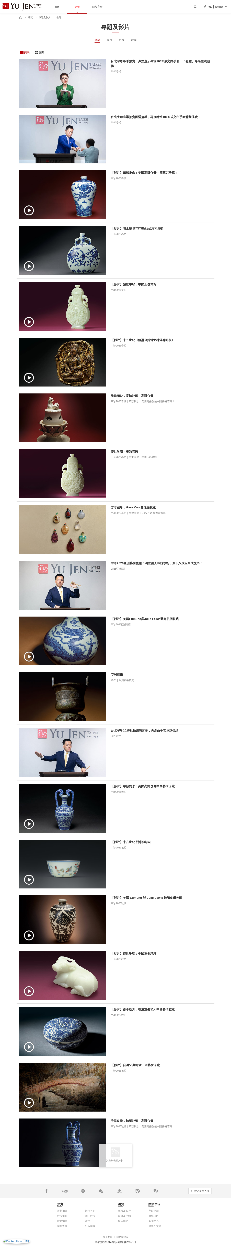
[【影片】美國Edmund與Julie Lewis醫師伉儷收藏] (62, 641)
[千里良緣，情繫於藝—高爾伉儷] (62, 1143)
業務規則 (62, 1226)
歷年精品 (123, 1221)
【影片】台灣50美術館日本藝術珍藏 (135, 1065)
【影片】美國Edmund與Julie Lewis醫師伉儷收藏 (145, 619)
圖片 (41, 52)
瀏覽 (30, 17)
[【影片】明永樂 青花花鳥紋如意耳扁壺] (62, 250)
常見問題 (107, 1237)
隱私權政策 (122, 1237)
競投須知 (62, 1215)
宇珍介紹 (153, 1210)
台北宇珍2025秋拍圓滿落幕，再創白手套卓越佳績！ (146, 730)
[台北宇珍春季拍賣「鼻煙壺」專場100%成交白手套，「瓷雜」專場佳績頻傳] (62, 83)
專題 (109, 39)
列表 (27, 52)
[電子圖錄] (137, 1191)
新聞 (133, 39)
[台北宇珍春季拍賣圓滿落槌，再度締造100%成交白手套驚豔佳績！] (62, 139)
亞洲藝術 (117, 674)
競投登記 (90, 1210)
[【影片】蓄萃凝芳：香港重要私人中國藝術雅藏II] (62, 1031)
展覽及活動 (124, 1215)
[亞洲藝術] (62, 696)
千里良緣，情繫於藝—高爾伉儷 (132, 1121)
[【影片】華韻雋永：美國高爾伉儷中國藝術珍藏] (62, 808)
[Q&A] (155, 1191)
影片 (121, 39)
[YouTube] (64, 1191)
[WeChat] (209, 6)
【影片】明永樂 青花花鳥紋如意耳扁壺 (137, 228)
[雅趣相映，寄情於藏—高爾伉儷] (62, 417)
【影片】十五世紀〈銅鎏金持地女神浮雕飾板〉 (143, 340)
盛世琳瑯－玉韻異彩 (124, 451)
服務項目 (153, 1215)
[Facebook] (204, 6)
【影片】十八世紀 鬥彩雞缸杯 (131, 842)
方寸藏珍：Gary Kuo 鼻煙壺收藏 (133, 507)
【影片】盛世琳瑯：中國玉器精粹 (133, 284)
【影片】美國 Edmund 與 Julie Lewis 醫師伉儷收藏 (146, 897)
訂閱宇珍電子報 (200, 1191)
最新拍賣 (62, 1210)
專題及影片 (45, 17)
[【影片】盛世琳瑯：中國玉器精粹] (62, 306)
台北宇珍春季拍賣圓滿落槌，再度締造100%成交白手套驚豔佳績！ (156, 117)
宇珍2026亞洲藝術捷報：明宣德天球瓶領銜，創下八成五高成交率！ (157, 563)
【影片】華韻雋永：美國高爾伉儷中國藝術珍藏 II (144, 172)
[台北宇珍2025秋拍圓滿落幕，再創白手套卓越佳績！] (62, 752)
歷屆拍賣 (62, 1221)
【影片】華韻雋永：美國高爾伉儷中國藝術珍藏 (143, 786)
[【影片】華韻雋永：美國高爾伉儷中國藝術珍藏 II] (62, 194)
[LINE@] (82, 1191)
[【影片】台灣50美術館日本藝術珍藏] (62, 1087)
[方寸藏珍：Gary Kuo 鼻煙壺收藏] (62, 529)
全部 (97, 39)
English (219, 6)
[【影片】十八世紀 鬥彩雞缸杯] (62, 864)
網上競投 (90, 1215)
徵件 (87, 1221)
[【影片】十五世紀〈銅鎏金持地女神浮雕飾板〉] (62, 362)
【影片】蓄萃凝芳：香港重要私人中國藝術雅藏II (143, 1009)
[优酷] (119, 1191)
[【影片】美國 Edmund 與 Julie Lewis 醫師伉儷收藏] (62, 919)
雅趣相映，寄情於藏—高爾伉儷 (132, 396)
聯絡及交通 (154, 1226)
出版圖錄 (90, 1226)
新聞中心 (153, 1221)
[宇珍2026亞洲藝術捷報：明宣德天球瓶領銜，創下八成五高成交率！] (62, 585)
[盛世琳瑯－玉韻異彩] (62, 473)
